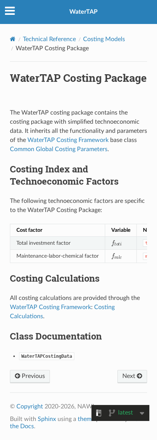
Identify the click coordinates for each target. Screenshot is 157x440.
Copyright (29, 406)
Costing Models (104, 39)
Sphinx (47, 419)
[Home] (13, 39)
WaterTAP (83, 12)
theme (86, 419)
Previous (32, 376)
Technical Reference (49, 39)
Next (129, 376)
